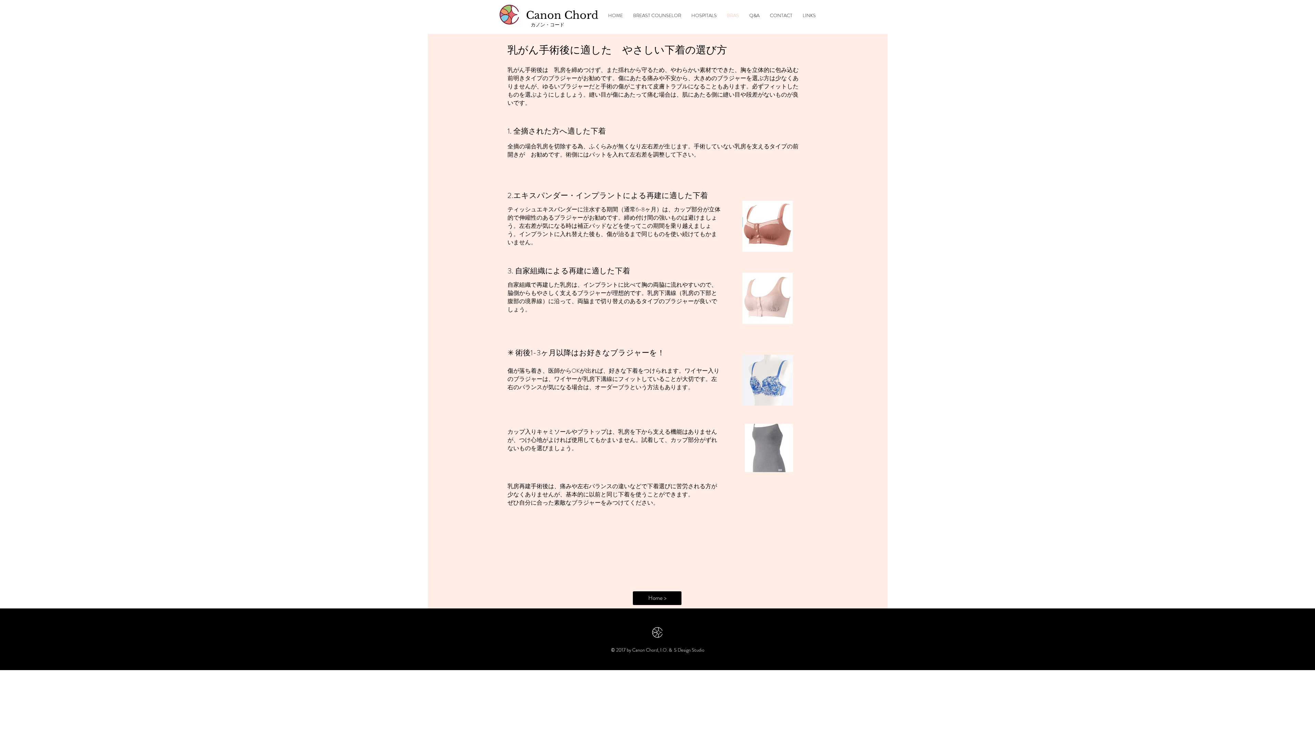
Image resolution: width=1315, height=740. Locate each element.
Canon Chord (562, 15)
